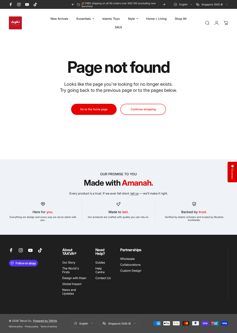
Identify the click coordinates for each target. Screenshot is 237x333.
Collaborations (130, 265)
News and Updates (69, 292)
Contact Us (103, 278)
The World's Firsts (70, 270)
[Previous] (73, 4)
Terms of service (49, 326)
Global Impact (71, 284)
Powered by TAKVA (45, 320)
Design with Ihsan (74, 278)
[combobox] (183, 4)
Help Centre (100, 270)
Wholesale (127, 259)
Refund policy (16, 326)
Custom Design (130, 270)
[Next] (164, 4)
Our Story (68, 262)
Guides (100, 262)
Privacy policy (31, 326)
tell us (134, 193)
